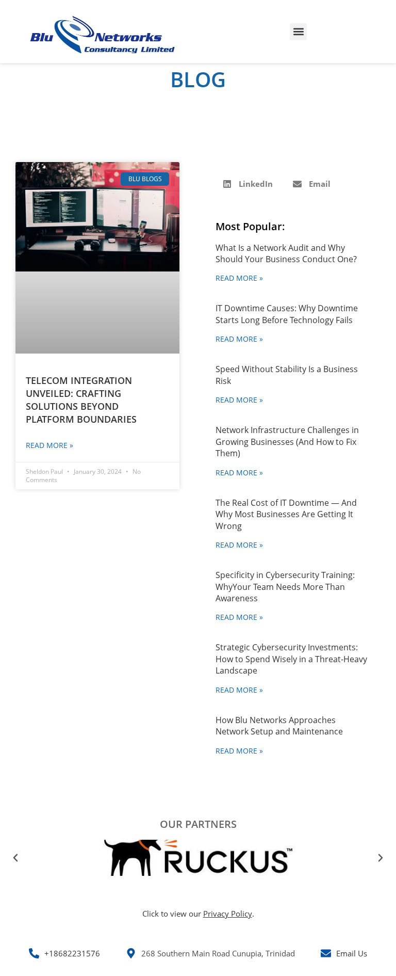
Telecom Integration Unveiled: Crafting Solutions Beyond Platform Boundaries (81, 400)
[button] (298, 31)
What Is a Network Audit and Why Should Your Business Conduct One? (286, 253)
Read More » (49, 445)
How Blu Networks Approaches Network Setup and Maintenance (279, 725)
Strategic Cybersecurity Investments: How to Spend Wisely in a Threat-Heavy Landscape (291, 659)
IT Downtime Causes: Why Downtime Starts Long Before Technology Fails (287, 313)
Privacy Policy (227, 913)
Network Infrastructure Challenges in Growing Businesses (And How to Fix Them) (287, 441)
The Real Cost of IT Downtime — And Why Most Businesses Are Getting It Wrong (286, 514)
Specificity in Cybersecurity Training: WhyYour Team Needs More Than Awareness (285, 586)
